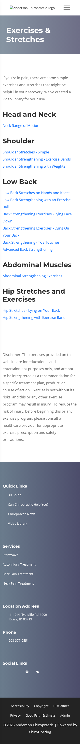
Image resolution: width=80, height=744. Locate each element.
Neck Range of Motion (21, 125)
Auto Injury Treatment (19, 564)
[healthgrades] (37, 672)
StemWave (10, 555)
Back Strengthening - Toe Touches (31, 242)
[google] (5, 672)
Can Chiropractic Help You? (28, 504)
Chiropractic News (21, 514)
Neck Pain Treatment (18, 583)
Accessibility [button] (20, 706)
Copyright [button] (41, 706)
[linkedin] (49, 672)
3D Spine (14, 495)
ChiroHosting (40, 732)
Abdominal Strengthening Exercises (32, 276)
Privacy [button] (15, 715)
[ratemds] (27, 672)
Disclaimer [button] (61, 706)
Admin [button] (65, 715)
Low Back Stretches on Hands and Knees (36, 192)
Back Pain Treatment (18, 574)
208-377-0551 (19, 640)
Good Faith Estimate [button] (40, 715)
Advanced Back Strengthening (28, 249)
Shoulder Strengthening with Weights (34, 166)
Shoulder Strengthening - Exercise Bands (37, 159)
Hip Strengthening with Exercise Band (34, 317)
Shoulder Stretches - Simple (26, 152)
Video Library (18, 523)
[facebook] (16, 672)
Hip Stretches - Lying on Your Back (31, 310)
